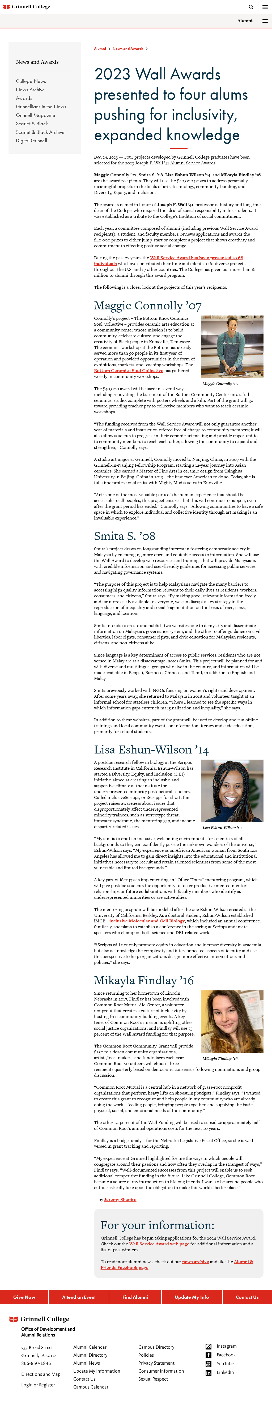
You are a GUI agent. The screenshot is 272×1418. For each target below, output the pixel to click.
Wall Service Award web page (159, 1244)
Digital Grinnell (31, 140)
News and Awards (37, 62)
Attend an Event (79, 1297)
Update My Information (96, 1371)
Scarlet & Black (32, 123)
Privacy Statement (156, 1363)
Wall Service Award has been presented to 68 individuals (168, 260)
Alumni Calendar (90, 1347)
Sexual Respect (153, 1379)
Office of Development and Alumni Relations (48, 1332)
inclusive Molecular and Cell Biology (147, 921)
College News (31, 81)
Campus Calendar (90, 1387)
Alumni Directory (90, 1355)
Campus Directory (156, 1347)
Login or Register (38, 1385)
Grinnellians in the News (41, 106)
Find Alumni (135, 1297)
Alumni (100, 48)
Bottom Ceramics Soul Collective (128, 370)
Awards (24, 98)
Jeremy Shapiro (120, 1199)
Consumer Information (161, 1371)
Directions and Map (41, 1374)
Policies (146, 1355)
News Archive (30, 89)
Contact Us (247, 1297)
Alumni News (86, 1363)
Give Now (24, 1297)
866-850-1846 (36, 1363)
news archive (195, 1261)
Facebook (226, 1355)
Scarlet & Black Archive (40, 132)
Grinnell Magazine (35, 115)
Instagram (227, 1346)
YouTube (225, 1363)
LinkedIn (225, 1372)
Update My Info (192, 1297)
